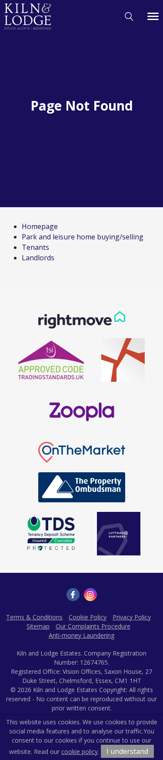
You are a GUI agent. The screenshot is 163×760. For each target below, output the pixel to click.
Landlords (38, 257)
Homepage (40, 226)
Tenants (35, 247)
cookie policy (79, 751)
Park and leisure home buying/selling (82, 237)
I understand (127, 751)
